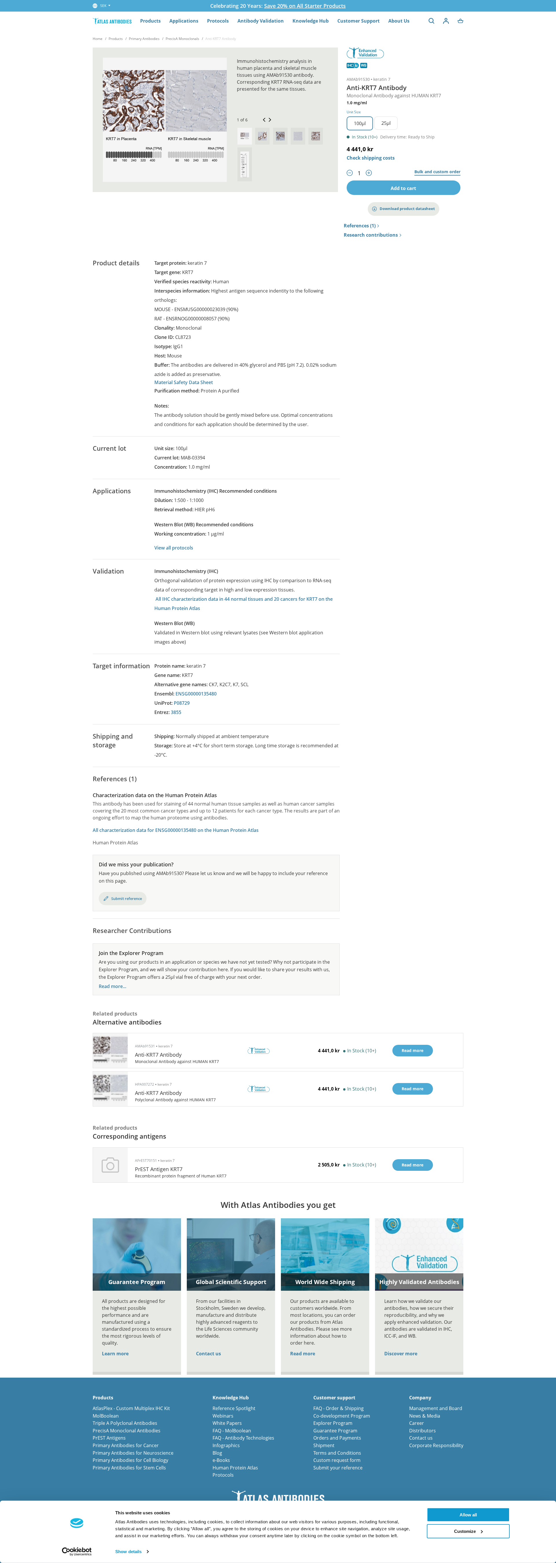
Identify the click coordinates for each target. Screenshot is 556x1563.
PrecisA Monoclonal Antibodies (126, 1430)
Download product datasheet (407, 208)
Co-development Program (341, 1416)
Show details (128, 1551)
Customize (465, 1531)
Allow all (468, 1514)
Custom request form (337, 1460)
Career (416, 1423)
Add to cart (403, 188)
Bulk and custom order (437, 171)
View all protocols (173, 548)
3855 (176, 712)
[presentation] (244, 136)
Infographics (226, 1445)
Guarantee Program (335, 1430)
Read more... (112, 986)
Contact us (208, 1353)
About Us (398, 21)
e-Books (221, 1460)
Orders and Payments (337, 1438)
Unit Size (354, 111)
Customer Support (358, 21)
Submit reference (126, 898)
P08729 (182, 703)
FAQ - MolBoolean (232, 1430)
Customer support (334, 1398)
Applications (183, 21)
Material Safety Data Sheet (183, 382)
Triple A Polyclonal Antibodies (125, 1423)
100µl (360, 123)
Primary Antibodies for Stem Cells (129, 1468)
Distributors (422, 1430)
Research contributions (371, 235)
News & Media (424, 1416)
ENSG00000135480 (196, 694)
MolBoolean (106, 1416)
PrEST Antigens (109, 1438)
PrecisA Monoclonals (182, 38)
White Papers (227, 1423)
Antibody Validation (260, 21)
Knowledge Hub (310, 21)
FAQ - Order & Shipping (338, 1408)
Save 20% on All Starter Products (305, 5)
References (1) (360, 226)
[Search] (431, 21)
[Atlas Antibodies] (112, 21)
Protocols (218, 21)
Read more (302, 1353)
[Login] (446, 21)
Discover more (400, 1353)
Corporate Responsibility (436, 1445)
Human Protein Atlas (235, 1468)
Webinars (223, 1416)
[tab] (244, 136)
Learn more (115, 1353)
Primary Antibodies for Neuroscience (133, 1453)
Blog (217, 1453)
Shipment (323, 1445)
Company (420, 1398)
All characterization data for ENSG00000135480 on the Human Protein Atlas (176, 830)
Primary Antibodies (144, 38)
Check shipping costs (371, 158)
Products (150, 21)
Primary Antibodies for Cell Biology (130, 1460)
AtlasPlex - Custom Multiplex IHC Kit (131, 1408)
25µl (386, 123)
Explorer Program (332, 1423)
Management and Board (435, 1408)
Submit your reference (338, 1468)
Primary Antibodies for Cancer (126, 1445)
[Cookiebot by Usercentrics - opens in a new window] (77, 1551)
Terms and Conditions (337, 1453)
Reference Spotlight (234, 1408)
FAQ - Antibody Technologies (243, 1438)
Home (98, 38)
